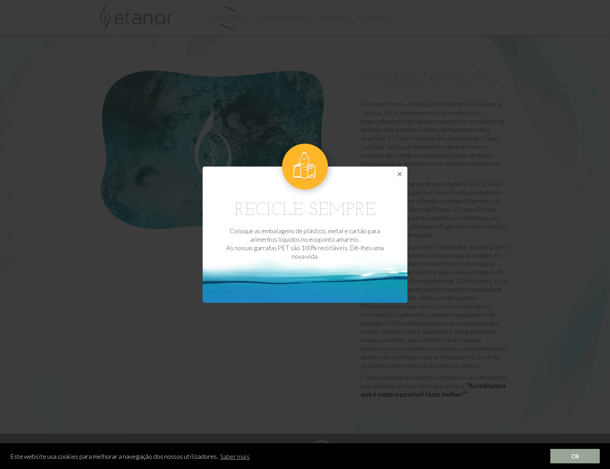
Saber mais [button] (235, 456)
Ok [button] (575, 456)
